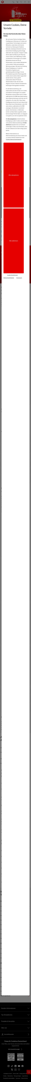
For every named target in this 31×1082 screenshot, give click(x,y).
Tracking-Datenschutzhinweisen (13, 139)
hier (24, 51)
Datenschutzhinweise (8, 278)
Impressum (19, 278)
